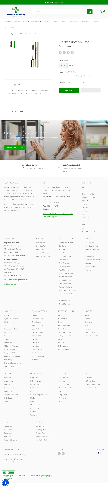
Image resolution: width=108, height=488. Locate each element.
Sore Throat (63, 260)
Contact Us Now (10, 284)
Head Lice (8, 391)
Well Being (8, 359)
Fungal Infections (65, 287)
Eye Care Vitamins (11, 319)
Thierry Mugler (37, 349)
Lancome (35, 342)
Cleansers (88, 322)
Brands (12, 27)
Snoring (88, 263)
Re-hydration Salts (66, 294)
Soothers (33, 412)
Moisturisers (89, 325)
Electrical (89, 377)
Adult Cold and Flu (65, 277)
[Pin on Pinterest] (64, 52)
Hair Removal (9, 388)
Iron (5, 336)
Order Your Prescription (54, 2)
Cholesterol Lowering (12, 356)
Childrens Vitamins (11, 346)
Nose (61, 297)
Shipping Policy (41, 246)
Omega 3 (7, 325)
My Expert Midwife (37, 405)
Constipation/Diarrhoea (94, 246)
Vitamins (55, 21)
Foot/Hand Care (65, 256)
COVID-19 (85, 190)
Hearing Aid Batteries (67, 388)
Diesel (60, 322)
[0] (102, 11)
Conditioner (8, 381)
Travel (61, 401)
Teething (33, 415)
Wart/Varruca (90, 266)
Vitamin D (8, 342)
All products (14, 34)
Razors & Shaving (10, 440)
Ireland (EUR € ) (10, 450)
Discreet (46, 21)
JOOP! (60, 339)
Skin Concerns (90, 332)
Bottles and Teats (36, 384)
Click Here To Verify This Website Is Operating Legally (34, 476)
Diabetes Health (65, 283)
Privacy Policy (41, 249)
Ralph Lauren (63, 346)
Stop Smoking (64, 263)
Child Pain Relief (65, 266)
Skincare (85, 207)
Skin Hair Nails (9, 366)
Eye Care (62, 249)
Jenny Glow (36, 353)
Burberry (35, 315)
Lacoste (35, 339)
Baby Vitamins (9, 353)
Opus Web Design (20, 455)
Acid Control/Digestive (67, 273)
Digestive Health (10, 349)
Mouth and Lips (64, 301)
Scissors (62, 391)
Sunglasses (63, 395)
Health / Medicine (35, 21)
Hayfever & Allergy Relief (68, 290)
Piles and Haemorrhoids (94, 260)
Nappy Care (34, 408)
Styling (6, 401)
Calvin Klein (62, 319)
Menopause (89, 256)
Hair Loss (7, 384)
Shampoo (7, 377)
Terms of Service (42, 253)
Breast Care (34, 388)
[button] (91, 90)
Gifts (83, 221)
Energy (6, 315)
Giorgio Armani (37, 325)
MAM (32, 401)
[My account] (98, 12)
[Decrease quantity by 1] (69, 82)
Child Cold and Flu (65, 280)
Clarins (87, 319)
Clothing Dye (63, 377)
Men (5, 27)
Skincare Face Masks (92, 336)
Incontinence (90, 253)
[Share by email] (72, 52)
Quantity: (62, 82)
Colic (32, 391)
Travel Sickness (64, 304)
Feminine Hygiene (92, 249)
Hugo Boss (36, 359)
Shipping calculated (83, 76)
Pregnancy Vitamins (11, 329)
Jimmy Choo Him (64, 336)
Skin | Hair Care (73, 21)
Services (24, 21)
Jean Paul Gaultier (38, 356)
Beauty (63, 21)
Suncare (88, 329)
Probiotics (8, 332)
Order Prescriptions (15, 147)
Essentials (96, 21)
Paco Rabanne (37, 332)
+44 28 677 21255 (16, 275)
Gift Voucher (90, 381)
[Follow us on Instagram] (63, 453)
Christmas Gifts (91, 388)
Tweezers (62, 398)
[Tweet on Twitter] (68, 52)
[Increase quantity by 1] (83, 82)
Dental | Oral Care (88, 197)
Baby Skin (34, 377)
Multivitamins (9, 322)
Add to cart (69, 90)
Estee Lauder (37, 322)
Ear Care (62, 246)
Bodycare (88, 315)
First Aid (62, 253)
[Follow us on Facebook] (59, 453)
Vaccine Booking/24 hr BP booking (12, 21)
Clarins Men (8, 426)
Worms (88, 270)
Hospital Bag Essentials (38, 395)
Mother (33, 398)
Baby (83, 214)
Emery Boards (64, 384)
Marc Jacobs (36, 346)
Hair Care (7, 436)
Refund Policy (41, 243)
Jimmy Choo (36, 336)
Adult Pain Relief (65, 270)
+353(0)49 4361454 (17, 255)
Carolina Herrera (38, 319)
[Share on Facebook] (60, 52)
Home (6, 34)
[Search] (89, 11)
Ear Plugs (62, 381)
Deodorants (8, 430)
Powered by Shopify (10, 462)
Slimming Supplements (12, 363)
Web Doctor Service (89, 231)
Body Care (8, 433)
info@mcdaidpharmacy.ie (18, 279)
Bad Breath (89, 243)
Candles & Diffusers (93, 384)
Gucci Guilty (36, 329)
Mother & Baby (85, 21)
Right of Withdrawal (43, 256)
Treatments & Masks (11, 395)
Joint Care (8, 339)
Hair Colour (8, 398)
